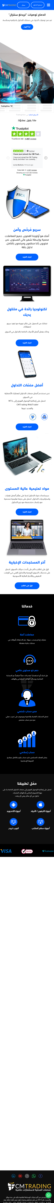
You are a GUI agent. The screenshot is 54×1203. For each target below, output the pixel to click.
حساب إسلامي (27, 752)
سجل (23, 5)
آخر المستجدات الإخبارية (27, 563)
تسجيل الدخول (37, 5)
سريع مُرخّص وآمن (27, 230)
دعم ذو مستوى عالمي (27, 670)
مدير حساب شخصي (27, 711)
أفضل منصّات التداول (27, 385)
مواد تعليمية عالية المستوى (27, 489)
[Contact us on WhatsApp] (48, 1195)
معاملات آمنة (27, 635)
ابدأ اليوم (27, 27)
